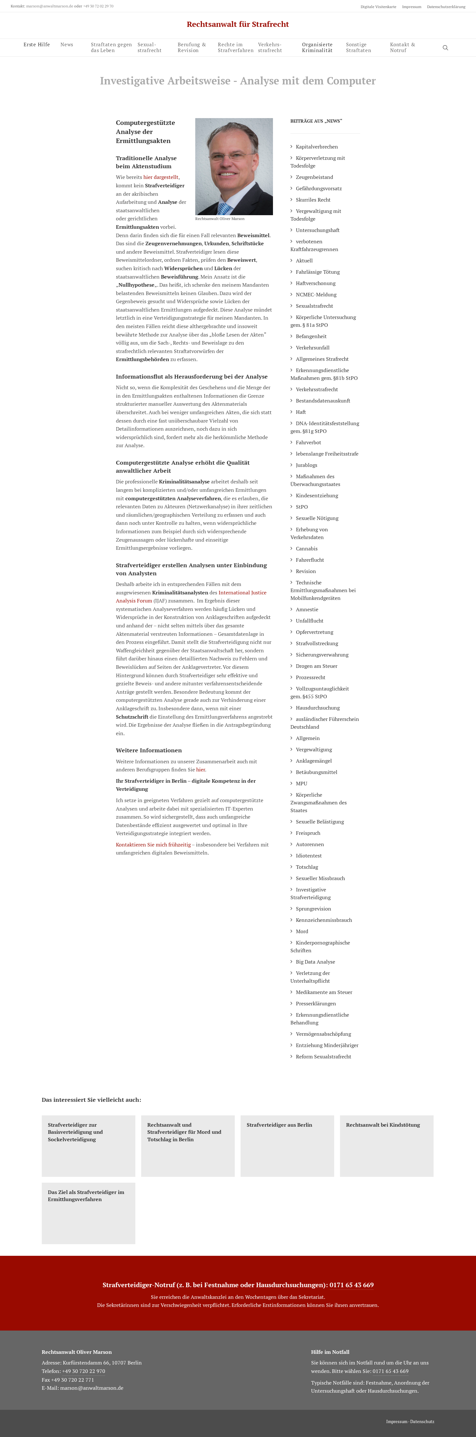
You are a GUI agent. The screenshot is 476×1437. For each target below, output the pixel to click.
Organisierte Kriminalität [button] (317, 46)
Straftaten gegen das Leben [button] (111, 47)
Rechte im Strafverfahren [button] (236, 47)
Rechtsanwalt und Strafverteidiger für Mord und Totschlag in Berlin (184, 1132)
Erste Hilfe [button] (37, 44)
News (67, 44)
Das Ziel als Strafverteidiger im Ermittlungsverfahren (86, 1196)
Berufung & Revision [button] (192, 47)
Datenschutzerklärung (446, 6)
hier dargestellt (160, 177)
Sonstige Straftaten (358, 46)
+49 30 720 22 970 (83, 1371)
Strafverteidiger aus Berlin (279, 1125)
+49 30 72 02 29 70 (98, 6)
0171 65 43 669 (352, 1285)
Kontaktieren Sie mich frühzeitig (153, 844)
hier (200, 769)
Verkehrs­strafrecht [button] (270, 46)
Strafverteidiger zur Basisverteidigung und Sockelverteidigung (75, 1132)
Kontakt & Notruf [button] (402, 46)
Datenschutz (422, 1421)
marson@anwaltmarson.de (49, 6)
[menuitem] (380, 6)
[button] (448, 47)
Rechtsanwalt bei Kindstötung (383, 1125)
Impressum (411, 6)
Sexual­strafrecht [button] (150, 47)
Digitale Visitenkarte (378, 6)
